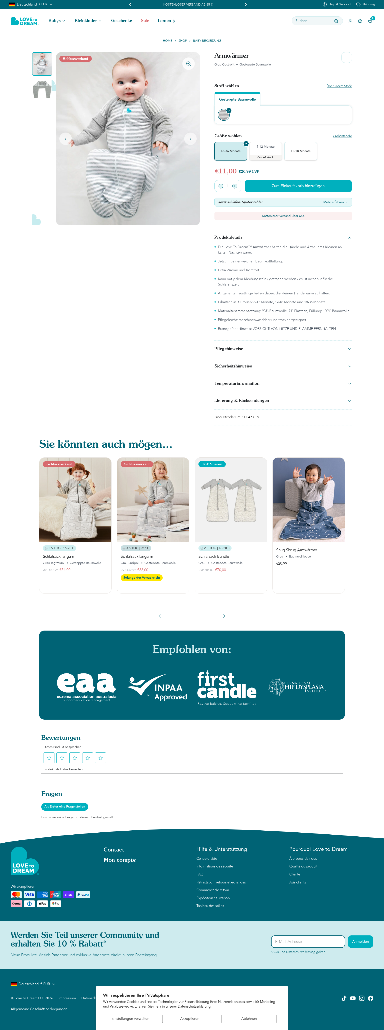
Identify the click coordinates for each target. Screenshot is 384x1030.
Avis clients (297, 882)
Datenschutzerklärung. (194, 1006)
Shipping (368, 4)
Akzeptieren (189, 1018)
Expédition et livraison (213, 898)
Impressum (67, 998)
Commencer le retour (212, 890)
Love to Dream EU (28, 998)
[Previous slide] (130, 4)
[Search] (336, 21)
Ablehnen (249, 1018)
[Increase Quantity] (234, 186)
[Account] (350, 21)
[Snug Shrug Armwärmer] (309, 500)
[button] (57, 21)
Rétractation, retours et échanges (221, 882)
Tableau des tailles (210, 906)
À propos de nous (303, 858)
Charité (294, 874)
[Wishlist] (360, 21)
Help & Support (340, 4)
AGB (275, 952)
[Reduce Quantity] (221, 186)
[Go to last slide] (65, 139)
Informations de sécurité (214, 866)
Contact (114, 850)
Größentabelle (342, 136)
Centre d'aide (206, 858)
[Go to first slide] (245, 4)
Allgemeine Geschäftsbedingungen (39, 1009)
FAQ (199, 874)
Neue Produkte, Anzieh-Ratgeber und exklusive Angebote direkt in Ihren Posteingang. (84, 955)
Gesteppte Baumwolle (237, 99)
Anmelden (360, 941)
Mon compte (120, 860)
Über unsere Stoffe (339, 86)
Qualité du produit (303, 866)
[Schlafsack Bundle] (231, 500)
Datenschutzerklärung (300, 952)
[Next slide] (190, 139)
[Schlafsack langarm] (75, 500)
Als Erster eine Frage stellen (64, 806)
